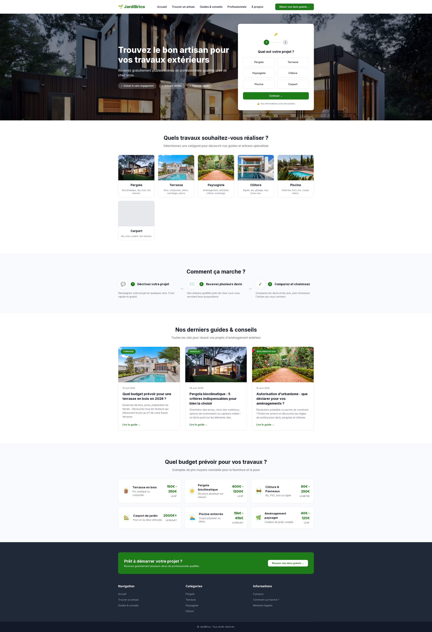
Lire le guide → (132, 424)
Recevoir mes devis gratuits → (288, 563)
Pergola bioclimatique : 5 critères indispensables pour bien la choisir (213, 398)
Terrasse (191, 599)
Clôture (190, 611)
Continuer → (275, 96)
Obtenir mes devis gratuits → (294, 7)
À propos (257, 6)
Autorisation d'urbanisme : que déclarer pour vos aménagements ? (282, 398)
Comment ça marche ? (266, 599)
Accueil (162, 6)
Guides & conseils (211, 6)
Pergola (190, 593)
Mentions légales (263, 605)
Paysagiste (192, 605)
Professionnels (236, 6)
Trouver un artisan (183, 6)
